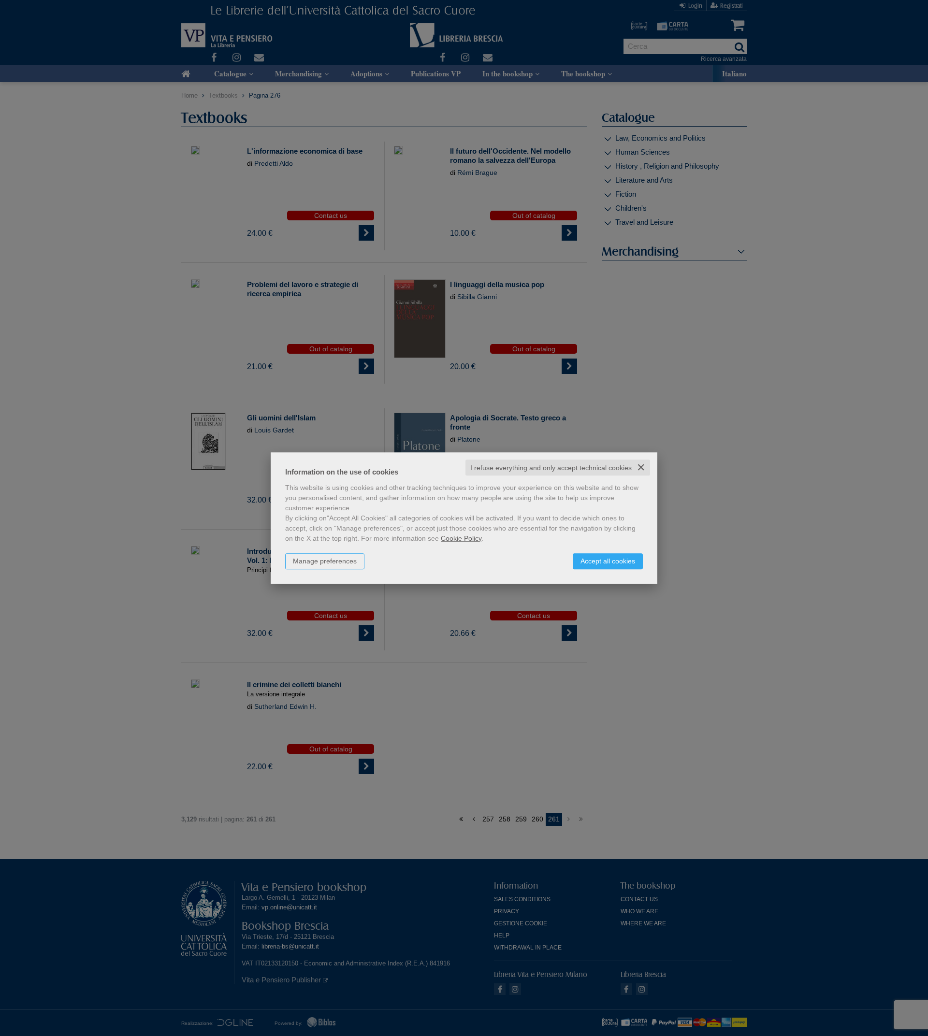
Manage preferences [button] (325, 561)
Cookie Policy (461, 538)
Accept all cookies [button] (607, 561)
